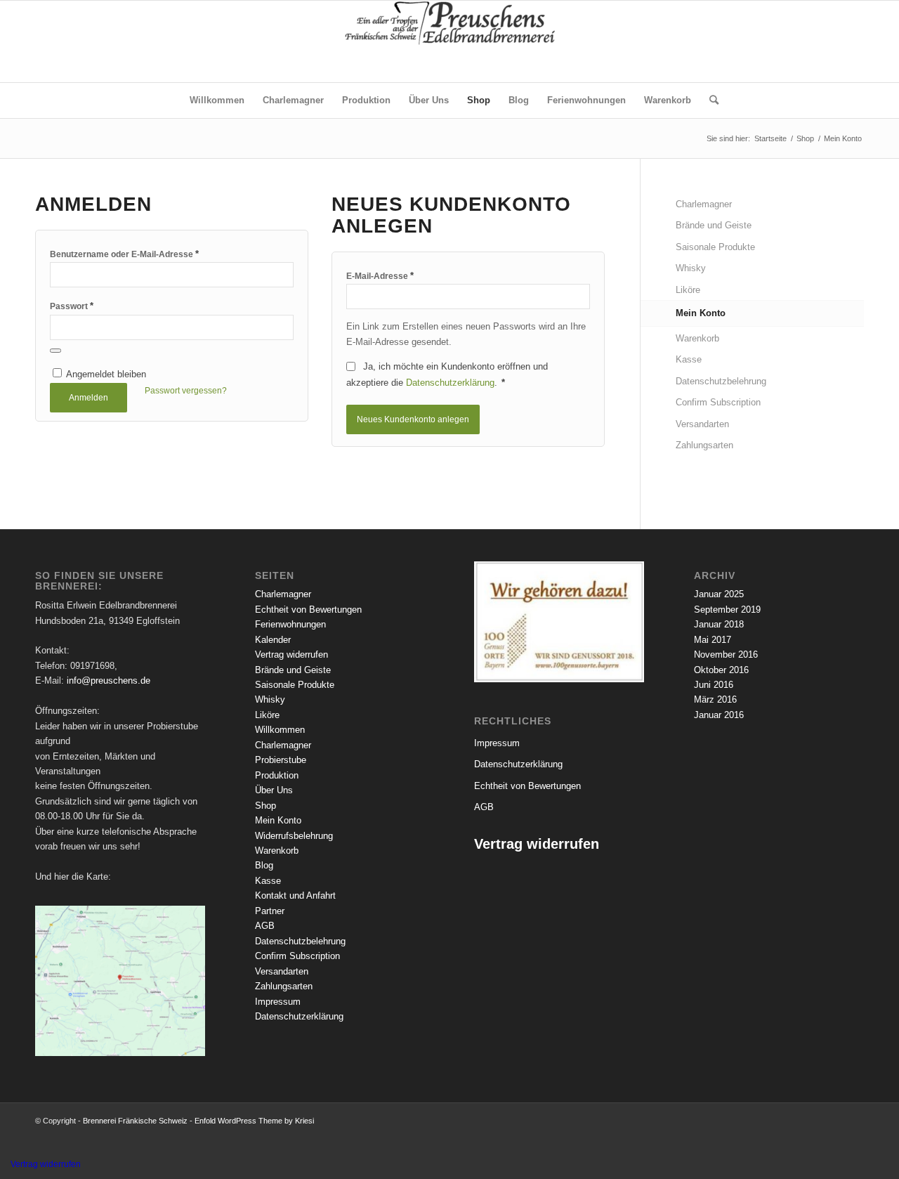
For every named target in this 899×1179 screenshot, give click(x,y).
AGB (265, 925)
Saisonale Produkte (715, 247)
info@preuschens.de (108, 680)
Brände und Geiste (714, 225)
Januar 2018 (719, 624)
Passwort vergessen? (186, 391)
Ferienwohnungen (290, 624)
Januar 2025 (719, 594)
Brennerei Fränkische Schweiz (135, 1120)
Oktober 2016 (721, 670)
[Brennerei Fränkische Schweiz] (449, 41)
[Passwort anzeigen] (55, 351)
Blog (264, 865)
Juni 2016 (713, 684)
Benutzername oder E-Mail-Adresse (124, 254)
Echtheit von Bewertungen (308, 609)
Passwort (71, 306)
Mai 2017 (712, 639)
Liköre (688, 290)
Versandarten (702, 424)
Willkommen (280, 729)
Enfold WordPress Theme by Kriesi (254, 1120)
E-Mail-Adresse (380, 276)
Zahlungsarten (704, 445)
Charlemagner (704, 204)
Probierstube (280, 760)
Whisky (691, 268)
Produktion (276, 775)
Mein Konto (701, 313)
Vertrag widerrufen (291, 654)
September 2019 (727, 609)
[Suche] (709, 100)
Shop (265, 805)
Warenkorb (697, 338)
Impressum (278, 1001)
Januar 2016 (719, 715)
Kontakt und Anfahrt (295, 895)
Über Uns (274, 790)
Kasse (689, 359)
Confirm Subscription (718, 402)
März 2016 (715, 699)
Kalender (273, 639)
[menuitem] (217, 100)
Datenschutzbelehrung (721, 381)
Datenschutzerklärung (450, 382)
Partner (269, 911)
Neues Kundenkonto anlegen (413, 419)
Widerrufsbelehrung (294, 835)
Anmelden (88, 398)
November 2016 (726, 654)
